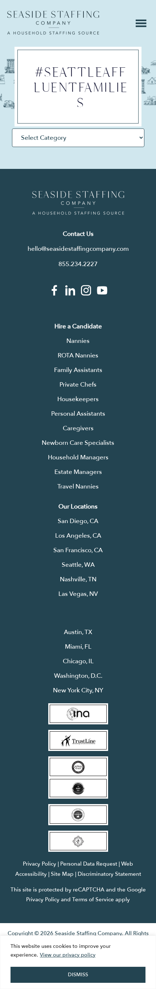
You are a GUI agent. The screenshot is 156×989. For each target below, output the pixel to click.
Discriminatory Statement (109, 874)
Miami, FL (78, 646)
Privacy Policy (39, 863)
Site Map (62, 874)
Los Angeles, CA (78, 535)
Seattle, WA (78, 565)
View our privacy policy (67, 955)
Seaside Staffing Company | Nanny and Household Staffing (53, 23)
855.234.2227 (78, 264)
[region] (78, 962)
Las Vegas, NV (78, 594)
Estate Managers (78, 472)
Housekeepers (78, 399)
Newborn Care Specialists (78, 443)
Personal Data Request (88, 863)
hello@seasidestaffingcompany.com (78, 249)
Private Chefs (78, 384)
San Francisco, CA (78, 550)
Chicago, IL (78, 661)
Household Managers (78, 457)
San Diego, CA (78, 521)
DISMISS (78, 974)
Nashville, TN (78, 579)
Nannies (78, 341)
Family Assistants (78, 370)
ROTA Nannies (78, 355)
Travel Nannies (78, 486)
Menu (141, 23)
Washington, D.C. (78, 676)
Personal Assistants (78, 414)
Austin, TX (78, 632)
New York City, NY (78, 690)
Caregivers (78, 428)
